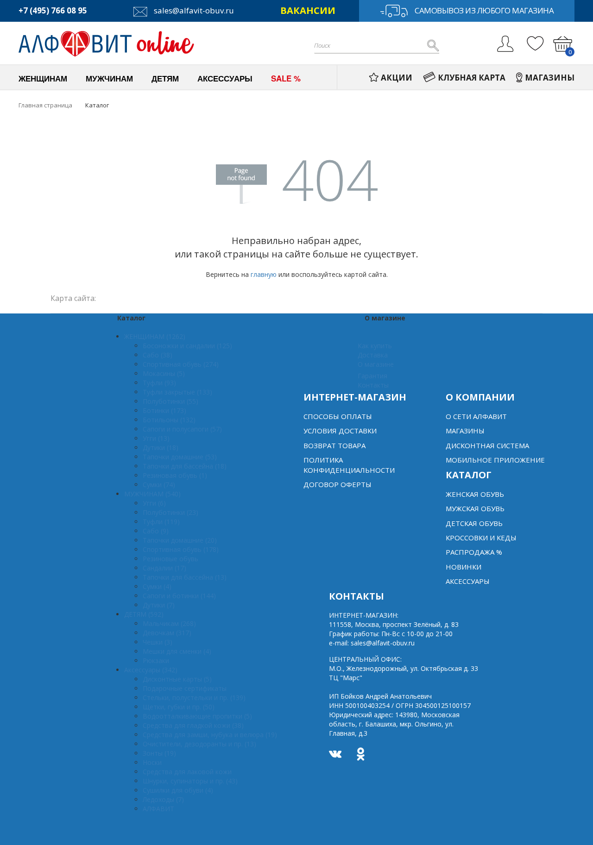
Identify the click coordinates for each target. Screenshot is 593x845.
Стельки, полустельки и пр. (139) (194, 697)
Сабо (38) (157, 355)
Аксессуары (468, 581)
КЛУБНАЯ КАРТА (471, 77)
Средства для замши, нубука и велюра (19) (210, 734)
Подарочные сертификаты (185, 688)
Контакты (373, 385)
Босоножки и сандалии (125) (187, 345)
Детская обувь (474, 523)
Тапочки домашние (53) (180, 456)
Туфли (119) (161, 521)
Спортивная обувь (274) (181, 364)
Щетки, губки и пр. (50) (178, 706)
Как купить (375, 345)
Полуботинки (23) (170, 512)
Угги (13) (156, 438)
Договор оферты (337, 484)
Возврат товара (334, 445)
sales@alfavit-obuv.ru (193, 10)
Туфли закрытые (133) (177, 392)
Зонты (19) (159, 753)
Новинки (463, 566)
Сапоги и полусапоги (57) (182, 429)
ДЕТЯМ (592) (144, 614)
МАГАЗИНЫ (549, 77)
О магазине (376, 364)
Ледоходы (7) (163, 799)
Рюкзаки (156, 660)
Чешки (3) (157, 642)
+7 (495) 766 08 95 (53, 10)
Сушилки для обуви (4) (178, 790)
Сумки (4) (157, 586)
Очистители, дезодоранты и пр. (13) (199, 743)
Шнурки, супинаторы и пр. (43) (190, 780)
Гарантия (372, 375)
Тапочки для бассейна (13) (185, 577)
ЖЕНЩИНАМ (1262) (154, 336)
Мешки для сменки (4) (177, 651)
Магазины (465, 430)
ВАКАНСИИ (307, 10)
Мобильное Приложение (495, 459)
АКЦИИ (396, 77)
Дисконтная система (487, 445)
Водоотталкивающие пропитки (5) (197, 716)
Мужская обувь (475, 508)
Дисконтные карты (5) (177, 679)
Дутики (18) (160, 447)
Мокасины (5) (164, 373)
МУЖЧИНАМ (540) (152, 493)
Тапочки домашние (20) (180, 540)
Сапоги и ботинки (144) (179, 595)
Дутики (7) (159, 605)
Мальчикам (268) (169, 623)
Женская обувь (475, 494)
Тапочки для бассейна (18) (185, 466)
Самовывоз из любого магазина (484, 10)
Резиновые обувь (170, 558)
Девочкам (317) (167, 632)
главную (264, 274)
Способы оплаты (337, 416)
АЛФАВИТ (158, 808)
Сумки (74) (159, 484)
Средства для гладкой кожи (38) (193, 725)
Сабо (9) (156, 530)
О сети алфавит (476, 416)
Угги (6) (154, 503)
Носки (152, 762)
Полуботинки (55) (170, 401)
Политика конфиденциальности (349, 464)
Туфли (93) (159, 382)
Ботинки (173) (164, 410)
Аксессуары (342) (150, 669)
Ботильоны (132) (169, 419)
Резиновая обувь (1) (175, 475)
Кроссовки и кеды (481, 537)
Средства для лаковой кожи (187, 771)
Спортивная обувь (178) (181, 549)
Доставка (373, 355)
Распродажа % (474, 552)
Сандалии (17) (164, 567)
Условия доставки (340, 430)
